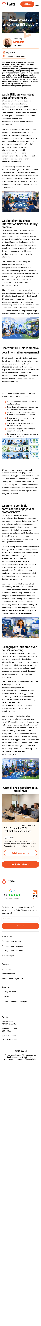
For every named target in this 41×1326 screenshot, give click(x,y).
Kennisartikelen (8, 974)
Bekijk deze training (20, 853)
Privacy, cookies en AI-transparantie (20, 1055)
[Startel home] (8, 4)
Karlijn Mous (19, 42)
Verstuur (20, 926)
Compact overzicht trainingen (14, 1001)
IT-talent (5, 996)
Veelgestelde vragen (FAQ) (13, 978)
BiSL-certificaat (12, 515)
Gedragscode (29, 1057)
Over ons (6, 987)
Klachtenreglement (15, 1057)
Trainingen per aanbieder (12, 951)
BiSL (10, 485)
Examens (5, 964)
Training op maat (9, 992)
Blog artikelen (31, 1059)
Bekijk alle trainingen (20, 864)
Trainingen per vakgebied (12, 946)
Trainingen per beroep (11, 941)
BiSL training (23, 570)
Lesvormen (6, 969)
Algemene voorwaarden (14, 1059)
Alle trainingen (8, 956)
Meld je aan (27, 4)
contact (26, 748)
